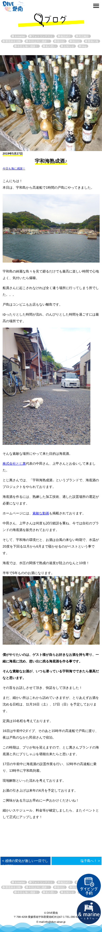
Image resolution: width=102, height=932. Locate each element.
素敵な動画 (40, 513)
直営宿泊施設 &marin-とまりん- (88, 912)
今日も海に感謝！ (14, 168)
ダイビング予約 (88, 885)
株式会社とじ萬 (14, 463)
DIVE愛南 (13, 6)
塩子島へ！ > (90, 861)
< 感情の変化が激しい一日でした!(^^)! (25, 863)
